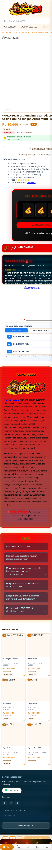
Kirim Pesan (14, 791)
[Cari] (5, 21)
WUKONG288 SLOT (29, 26)
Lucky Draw (16, 330)
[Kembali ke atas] (47, 832)
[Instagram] (11, 803)
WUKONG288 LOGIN (22, 33)
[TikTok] (17, 803)
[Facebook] (4, 803)
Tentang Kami (8, 815)
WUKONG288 (10, 26)
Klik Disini (31, 183)
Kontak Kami (8, 820)
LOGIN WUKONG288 (40, 33)
